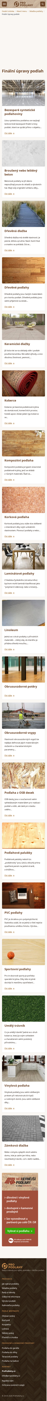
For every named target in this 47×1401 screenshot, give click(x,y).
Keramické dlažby (17, 344)
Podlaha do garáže (10, 1348)
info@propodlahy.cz (11, 1375)
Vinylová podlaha (17, 1085)
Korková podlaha (16, 517)
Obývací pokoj (8, 1316)
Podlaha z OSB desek (19, 793)
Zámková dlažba (16, 1145)
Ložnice (5, 1328)
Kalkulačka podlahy (11, 1305)
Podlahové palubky (18, 853)
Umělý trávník (14, 1026)
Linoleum (11, 630)
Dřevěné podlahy (16, 287)
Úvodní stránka (8, 11)
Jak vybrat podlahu (10, 1283)
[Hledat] (42, 4)
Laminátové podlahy (19, 573)
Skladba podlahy (36, 11)
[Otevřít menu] (4, 4)
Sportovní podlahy (17, 969)
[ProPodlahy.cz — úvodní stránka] (23, 4)
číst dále (8, 133)
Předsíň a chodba (10, 1337)
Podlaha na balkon (10, 1361)
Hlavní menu (22, 11)
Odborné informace (11, 1296)
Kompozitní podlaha (19, 460)
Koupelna (6, 1324)
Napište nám (7, 1380)
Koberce (10, 400)
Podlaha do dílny (9, 1352)
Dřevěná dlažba (15, 231)
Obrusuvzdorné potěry (20, 686)
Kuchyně (6, 1320)
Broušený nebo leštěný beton (20, 172)
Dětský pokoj (8, 1333)
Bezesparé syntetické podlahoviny (19, 112)
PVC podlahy (13, 913)
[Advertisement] (23, 40)
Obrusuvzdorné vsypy (20, 733)
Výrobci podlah (9, 1301)
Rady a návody (8, 1292)
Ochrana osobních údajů (13, 1385)
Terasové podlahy (10, 1356)
